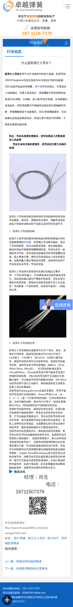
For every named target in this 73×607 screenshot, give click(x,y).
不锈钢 (40, 86)
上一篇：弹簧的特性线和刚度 (23, 561)
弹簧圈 (27, 242)
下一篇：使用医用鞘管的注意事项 (26, 568)
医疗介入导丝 (36, 538)
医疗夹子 (53, 538)
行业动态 (14, 51)
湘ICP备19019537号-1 (14, 601)
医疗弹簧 (20, 538)
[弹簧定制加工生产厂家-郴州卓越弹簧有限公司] (33, 6)
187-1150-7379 (37, 33)
